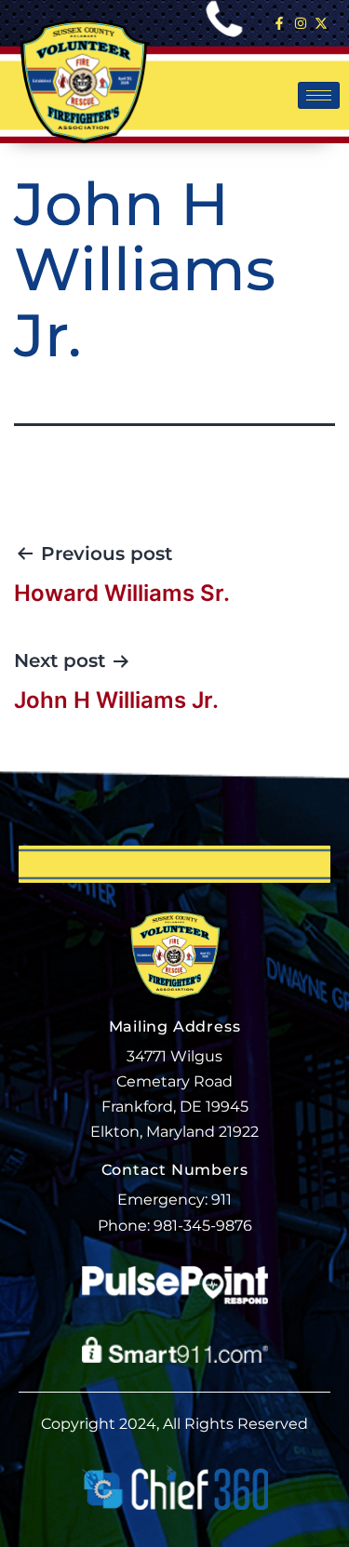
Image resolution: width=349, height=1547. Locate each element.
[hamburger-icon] (319, 95)
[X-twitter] (321, 23)
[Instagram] (299, 23)
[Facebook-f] (279, 23)
